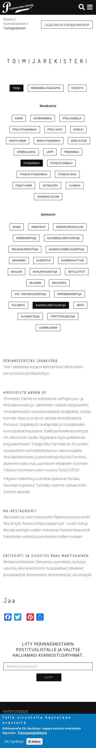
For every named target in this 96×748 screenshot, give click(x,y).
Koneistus (43, 260)
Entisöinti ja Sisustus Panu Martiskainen (46, 556)
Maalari (16, 272)
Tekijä (16, 88)
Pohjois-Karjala (61, 163)
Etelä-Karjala (72, 118)
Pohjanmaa (32, 163)
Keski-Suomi (79, 141)
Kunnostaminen (14, 23)
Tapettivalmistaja (62, 316)
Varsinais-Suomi (48, 197)
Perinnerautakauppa (46, 88)
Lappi (49, 152)
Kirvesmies (19, 260)
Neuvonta (59, 283)
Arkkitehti (38, 227)
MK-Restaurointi (20, 511)
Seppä (80, 305)
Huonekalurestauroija (63, 238)
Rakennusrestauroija (51, 305)
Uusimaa (75, 185)
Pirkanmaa (71, 152)
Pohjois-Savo (67, 174)
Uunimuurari (48, 328)
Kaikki (19, 118)
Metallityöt (76, 272)
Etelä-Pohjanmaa (25, 129)
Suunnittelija (30, 316)
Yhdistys (77, 88)
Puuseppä (18, 305)
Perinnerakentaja (69, 294)
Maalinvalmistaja (45, 272)
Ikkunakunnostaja (25, 249)
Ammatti (48, 214)
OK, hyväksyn (14, 741)
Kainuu (78, 129)
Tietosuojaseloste (32, 733)
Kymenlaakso (26, 152)
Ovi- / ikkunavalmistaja (30, 294)
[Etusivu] (16, 7)
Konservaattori (72, 260)
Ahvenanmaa (42, 118)
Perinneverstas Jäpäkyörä (30, 361)
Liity (49, 677)
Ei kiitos (34, 741)
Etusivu (8, 19)
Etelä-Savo (55, 129)
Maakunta (48, 106)
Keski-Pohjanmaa (48, 141)
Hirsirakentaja (26, 238)
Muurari (35, 283)
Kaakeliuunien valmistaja (66, 249)
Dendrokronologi (69, 227)
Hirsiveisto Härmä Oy (25, 392)
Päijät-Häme (24, 185)
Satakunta (50, 185)
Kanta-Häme (17, 141)
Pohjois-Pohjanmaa (33, 174)
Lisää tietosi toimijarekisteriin (67, 24)
